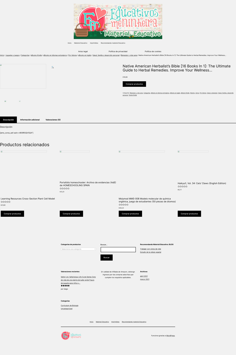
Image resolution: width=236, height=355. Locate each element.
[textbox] (78, 249)
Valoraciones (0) (53, 120)
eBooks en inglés (84, 55)
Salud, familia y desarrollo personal (106, 55)
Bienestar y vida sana (129, 55)
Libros (197, 93)
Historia (192, 93)
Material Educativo (80, 43)
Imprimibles (94, 43)
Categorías (25, 55)
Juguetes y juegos (12, 55)
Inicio (69, 43)
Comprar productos (134, 84)
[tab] (8, 120)
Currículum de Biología (69, 305)
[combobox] (78, 249)
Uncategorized (66, 309)
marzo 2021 (144, 279)
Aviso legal (83, 51)
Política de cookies (153, 51)
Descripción (8, 120)
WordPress (170, 336)
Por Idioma (72, 55)
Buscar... (103, 245)
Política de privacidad (118, 51)
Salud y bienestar (212, 93)
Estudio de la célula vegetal (150, 252)
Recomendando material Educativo (113, 43)
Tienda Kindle (133, 95)
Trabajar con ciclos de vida (150, 249)
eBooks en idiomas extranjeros (55, 55)
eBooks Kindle (36, 55)
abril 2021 (144, 276)
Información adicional (30, 120)
